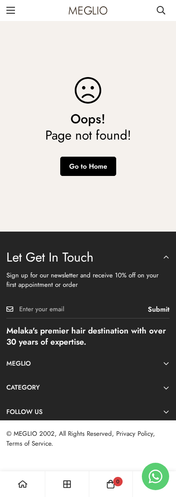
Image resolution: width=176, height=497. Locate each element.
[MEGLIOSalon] (88, 10)
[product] (23, 484)
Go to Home (88, 166)
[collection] (67, 484)
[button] (110, 484)
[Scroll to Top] (160, 451)
